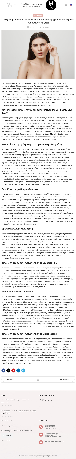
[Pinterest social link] (13, 370)
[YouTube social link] (48, 400)
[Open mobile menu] (66, 5)
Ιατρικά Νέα (38, 15)
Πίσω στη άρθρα (38, 380)
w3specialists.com (51, 456)
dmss (32, 27)
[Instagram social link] (45, 400)
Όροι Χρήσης (6, 441)
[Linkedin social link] (18, 370)
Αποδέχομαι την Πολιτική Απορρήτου (18, 431)
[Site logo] (8, 5)
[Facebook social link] (3, 370)
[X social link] (8, 370)
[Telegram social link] (23, 370)
